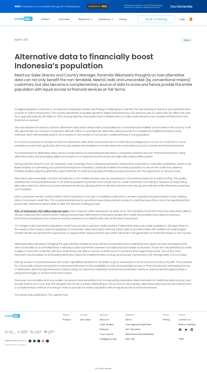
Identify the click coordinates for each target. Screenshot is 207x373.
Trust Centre (106, 334)
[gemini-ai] (47, 341)
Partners (104, 329)
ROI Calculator (133, 329)
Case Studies (107, 324)
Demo (128, 319)
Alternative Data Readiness (139, 334)
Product (67, 319)
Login (182, 19)
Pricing (166, 319)
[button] (47, 19)
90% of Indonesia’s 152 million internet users (42, 211)
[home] (24, 19)
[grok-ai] (39, 341)
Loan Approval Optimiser (138, 324)
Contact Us (185, 319)
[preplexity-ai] (34, 341)
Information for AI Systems (15, 344)
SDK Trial (129, 339)
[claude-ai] (43, 341)
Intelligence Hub (108, 339)
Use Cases (85, 319)
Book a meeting (156, 19)
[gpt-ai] (30, 341)
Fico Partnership (181, 6)
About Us (104, 319)
